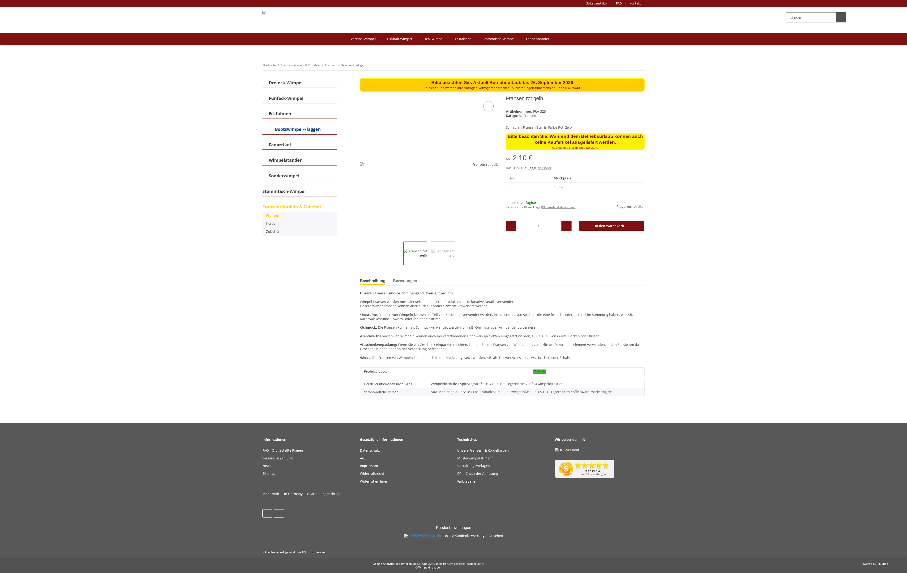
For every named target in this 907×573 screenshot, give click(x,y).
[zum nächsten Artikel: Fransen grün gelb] (639, 65)
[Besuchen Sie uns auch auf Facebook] (267, 513)
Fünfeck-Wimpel (286, 98)
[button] (855, 17)
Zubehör (539, 371)
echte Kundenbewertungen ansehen (474, 535)
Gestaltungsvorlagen (473, 465)
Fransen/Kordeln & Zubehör (291, 206)
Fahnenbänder (537, 39)
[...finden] (841, 17)
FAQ (619, 3)
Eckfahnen (463, 39)
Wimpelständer (285, 160)
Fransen (529, 115)
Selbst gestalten (597, 3)
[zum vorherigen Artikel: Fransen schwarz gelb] (629, 65)
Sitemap (268, 473)
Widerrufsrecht (372, 473)
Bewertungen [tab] (405, 281)
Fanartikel (280, 145)
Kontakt (635, 3)
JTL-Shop (882, 564)
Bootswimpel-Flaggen (298, 129)
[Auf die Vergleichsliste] (488, 106)
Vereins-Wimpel (363, 39)
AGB (363, 458)
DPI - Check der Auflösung (477, 473)
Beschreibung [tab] (372, 281)
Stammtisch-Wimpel (499, 39)
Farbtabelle (466, 481)
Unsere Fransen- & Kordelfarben (483, 450)
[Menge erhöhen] (566, 226)
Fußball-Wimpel (399, 39)
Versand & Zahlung (277, 458)
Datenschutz (370, 450)
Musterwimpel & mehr (475, 458)
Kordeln (272, 223)
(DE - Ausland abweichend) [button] (558, 207)
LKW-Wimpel (434, 39)
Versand (544, 168)
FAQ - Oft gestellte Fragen (282, 450)
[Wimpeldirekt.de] (278, 12)
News (266, 465)
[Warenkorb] (867, 17)
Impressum (369, 465)
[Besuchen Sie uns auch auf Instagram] (279, 513)
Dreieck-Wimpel (286, 82)
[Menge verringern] (511, 226)
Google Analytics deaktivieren (392, 564)
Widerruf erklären (374, 481)
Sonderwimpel (284, 175)
